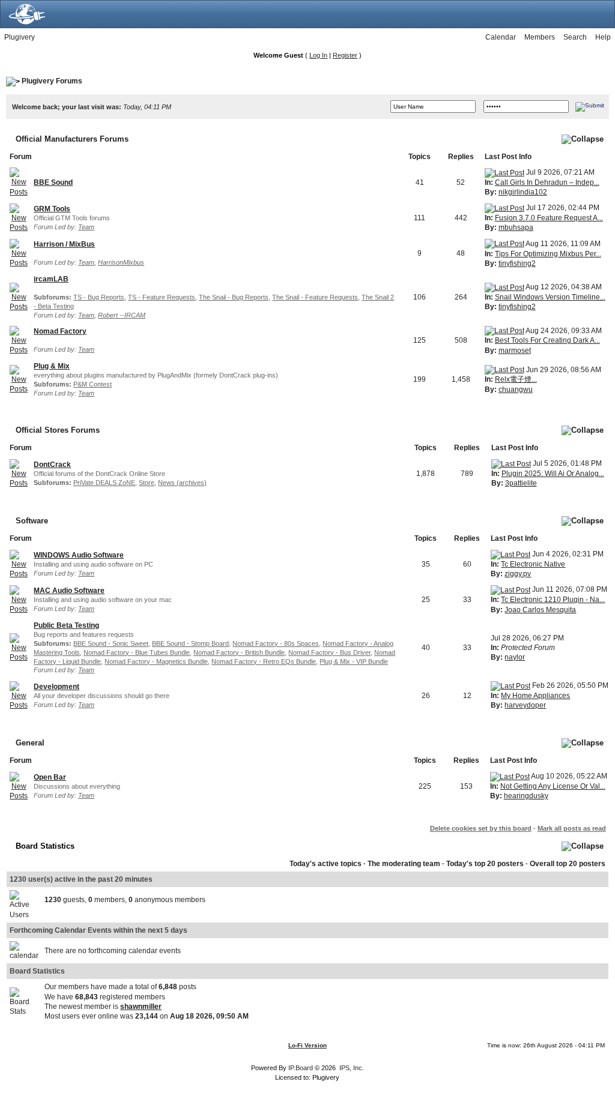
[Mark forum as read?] (19, 182)
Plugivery (19, 37)
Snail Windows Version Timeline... (550, 297)
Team (86, 226)
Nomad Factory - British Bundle (239, 652)
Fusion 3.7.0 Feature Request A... (549, 218)
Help (603, 37)
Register (345, 55)
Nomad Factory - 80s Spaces (275, 643)
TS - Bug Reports (98, 297)
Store (146, 482)
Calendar (500, 37)
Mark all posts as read (572, 828)
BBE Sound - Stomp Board (190, 643)
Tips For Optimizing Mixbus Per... (548, 254)
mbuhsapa (515, 227)
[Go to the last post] (504, 172)
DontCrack (52, 464)
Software (32, 520)
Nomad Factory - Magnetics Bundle (156, 661)
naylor (514, 657)
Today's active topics (325, 864)
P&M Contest (92, 384)
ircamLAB (51, 279)
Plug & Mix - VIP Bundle (354, 661)
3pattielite (521, 483)
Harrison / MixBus (64, 244)
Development (56, 686)
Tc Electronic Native (533, 564)
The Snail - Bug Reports (233, 297)
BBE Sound (53, 182)
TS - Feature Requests (161, 297)
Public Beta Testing (66, 625)
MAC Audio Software (69, 590)
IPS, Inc (350, 1067)
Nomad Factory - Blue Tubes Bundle (136, 652)
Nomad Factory (60, 331)
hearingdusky (526, 796)
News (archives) (182, 482)
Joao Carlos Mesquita (540, 610)
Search (575, 37)
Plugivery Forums (52, 81)
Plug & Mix (52, 366)
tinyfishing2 (517, 263)
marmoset (514, 350)
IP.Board (300, 1067)
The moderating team (404, 864)
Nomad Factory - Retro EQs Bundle (263, 661)
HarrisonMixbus (121, 262)
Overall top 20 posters (567, 864)
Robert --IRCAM (121, 315)
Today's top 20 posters (485, 864)
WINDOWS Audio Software (79, 555)
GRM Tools (52, 209)
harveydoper (525, 705)
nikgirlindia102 (522, 192)
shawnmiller (141, 1006)
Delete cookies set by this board (481, 828)
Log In (318, 55)
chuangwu (515, 389)
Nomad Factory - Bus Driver (329, 652)
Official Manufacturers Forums (72, 138)
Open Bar (50, 777)
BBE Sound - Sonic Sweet (110, 643)
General (30, 742)
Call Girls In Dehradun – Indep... (547, 182)
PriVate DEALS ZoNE (104, 482)
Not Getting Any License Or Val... (552, 786)
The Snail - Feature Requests (315, 297)
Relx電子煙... (516, 379)
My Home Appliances (535, 695)
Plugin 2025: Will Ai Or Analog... (552, 473)
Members (539, 37)
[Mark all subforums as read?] (19, 296)
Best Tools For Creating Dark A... (547, 340)
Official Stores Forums (58, 430)
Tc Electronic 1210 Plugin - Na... (553, 599)
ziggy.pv (517, 574)
